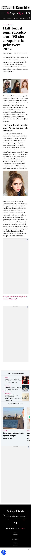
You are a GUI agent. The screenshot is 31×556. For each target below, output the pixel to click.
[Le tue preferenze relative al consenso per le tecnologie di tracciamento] (29, 417)
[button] (4, 552)
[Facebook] (26, 13)
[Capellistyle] (15, 13)
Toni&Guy (7, 386)
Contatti (15, 532)
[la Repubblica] (21, 8)
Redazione (15, 534)
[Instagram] (29, 13)
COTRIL (7, 377)
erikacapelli (7, 53)
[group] (3, 18)
